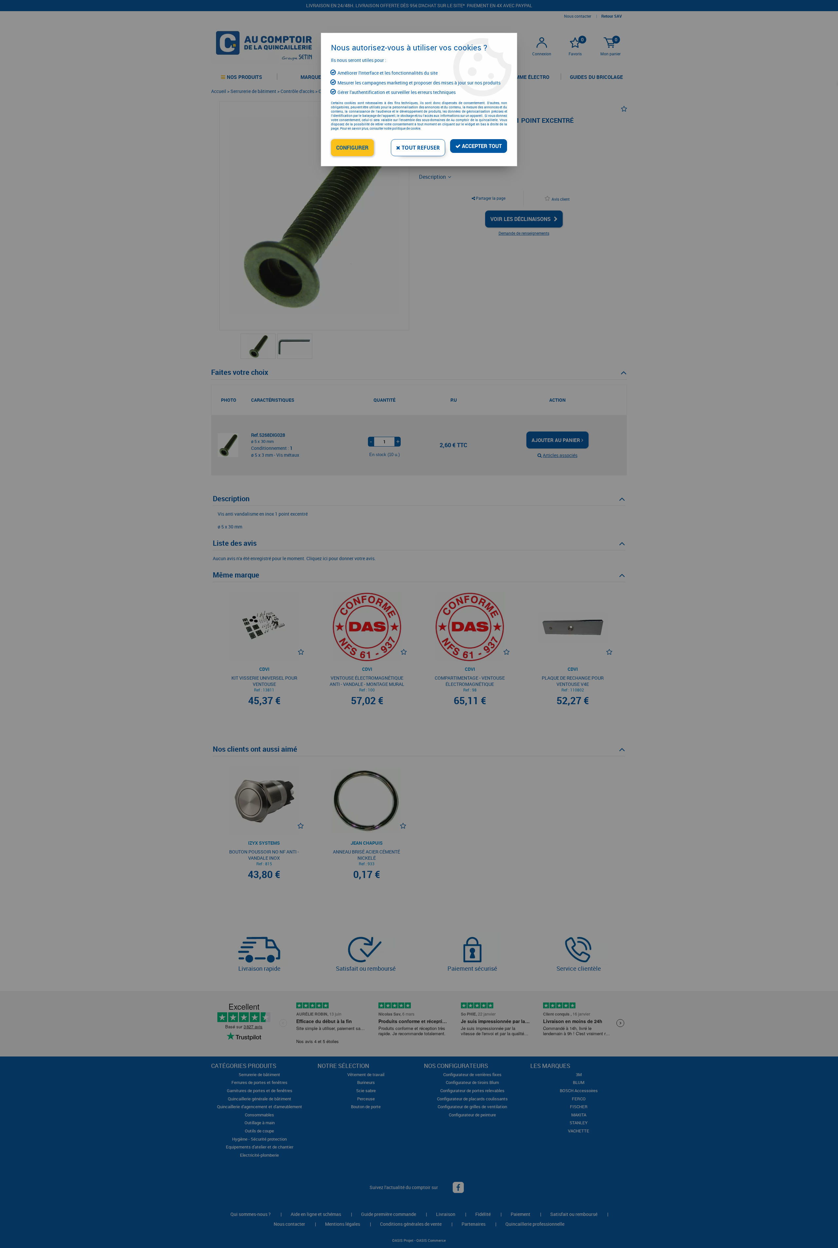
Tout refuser (420, 147)
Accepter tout (481, 146)
